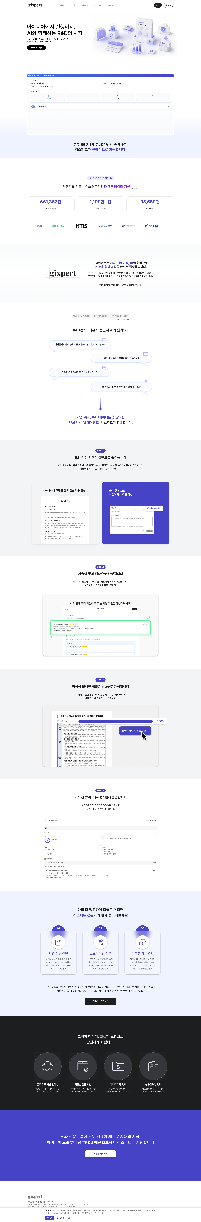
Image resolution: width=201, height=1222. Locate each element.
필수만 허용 (60, 1218)
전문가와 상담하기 (100, 1001)
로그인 (158, 5)
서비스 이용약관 (32, 1202)
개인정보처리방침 (42, 1202)
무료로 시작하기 (36, 48)
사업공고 (63, 5)
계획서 (74, 5)
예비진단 (85, 5)
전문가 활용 (97, 5)
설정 (69, 1218)
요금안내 (110, 5)
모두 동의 (49, 1218)
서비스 (52, 5)
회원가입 (168, 5)
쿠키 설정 (50, 1202)
